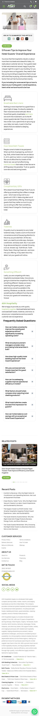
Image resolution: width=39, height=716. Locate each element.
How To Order (24, 542)
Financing (23, 558)
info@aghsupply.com (8, 571)
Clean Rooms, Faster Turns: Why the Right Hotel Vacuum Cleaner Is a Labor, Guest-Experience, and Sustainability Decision (20, 503)
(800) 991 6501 (6, 568)
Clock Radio (14, 688)
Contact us (5, 561)
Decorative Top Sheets (26, 662)
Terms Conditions (25, 540)
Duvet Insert (6, 665)
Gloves (17, 685)
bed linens (29, 114)
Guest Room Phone (12, 691)
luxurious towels (10, 164)
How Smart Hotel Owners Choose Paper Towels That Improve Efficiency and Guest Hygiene (18, 471)
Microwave (24, 691)
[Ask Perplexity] (17, 38)
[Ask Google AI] (13, 38)
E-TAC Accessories (8, 659)
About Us (4, 555)
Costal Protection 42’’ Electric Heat (24, 656)
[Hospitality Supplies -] (11, 6)
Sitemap (22, 545)
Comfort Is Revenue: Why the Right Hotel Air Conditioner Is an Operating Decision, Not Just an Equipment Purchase (20, 495)
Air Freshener (19, 682)
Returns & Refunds (7, 545)
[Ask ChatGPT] (9, 38)
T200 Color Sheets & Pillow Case (17, 679)
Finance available (9, 1)
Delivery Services (7, 542)
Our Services (6, 558)
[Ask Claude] (22, 38)
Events (4, 548)
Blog (21, 561)
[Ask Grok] (26, 38)
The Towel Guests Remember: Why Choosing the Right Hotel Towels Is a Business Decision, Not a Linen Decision (20, 527)
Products (22, 555)
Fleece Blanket (16, 665)
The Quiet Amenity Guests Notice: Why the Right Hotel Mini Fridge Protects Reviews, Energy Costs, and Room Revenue (19, 519)
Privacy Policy (6, 540)
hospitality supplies (9, 309)
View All (19, 659)
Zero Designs (24, 713)
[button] (12, 482)
